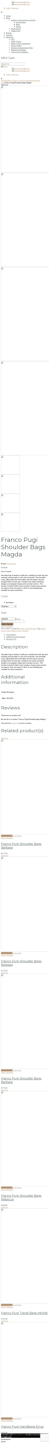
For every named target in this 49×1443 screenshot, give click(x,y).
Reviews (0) (11, 639)
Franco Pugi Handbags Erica (22, 1426)
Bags (31, 80)
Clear (18, 619)
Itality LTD (7, 1437)
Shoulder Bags (30, 629)
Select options (6, 836)
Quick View (16, 836)
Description (11, 635)
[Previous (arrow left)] (2, 1441)
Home (3, 80)
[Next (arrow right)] (4, 1441)
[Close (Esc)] (2, 1439)
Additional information (15, 637)
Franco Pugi (11, 564)
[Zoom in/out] (9, 1439)
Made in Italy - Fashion (19, 631)
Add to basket (7, 624)
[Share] (4, 1439)
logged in (14, 723)
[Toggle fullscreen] (7, 1439)
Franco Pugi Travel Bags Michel (24, 1313)
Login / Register (12, 8)
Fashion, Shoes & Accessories (17, 80)
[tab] (27, 635)
